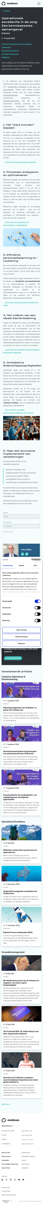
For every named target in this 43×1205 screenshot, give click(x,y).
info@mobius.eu (7, 1126)
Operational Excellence (10, 51)
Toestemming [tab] (8, 565)
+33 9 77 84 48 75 (27, 1144)
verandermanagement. (11, 101)
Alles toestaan (21, 630)
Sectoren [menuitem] (6, 1156)
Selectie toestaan (21, 637)
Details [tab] (21, 565)
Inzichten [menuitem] (6, 1168)
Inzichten (6, 11)
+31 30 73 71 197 (27, 1139)
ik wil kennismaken (13, 658)
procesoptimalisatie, (10, 95)
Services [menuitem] (6, 1153)
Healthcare (6, 57)
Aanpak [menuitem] (5, 1160)
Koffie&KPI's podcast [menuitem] (28, 1156)
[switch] (38, 607)
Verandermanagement (10, 54)
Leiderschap (6, 47)
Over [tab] (35, 565)
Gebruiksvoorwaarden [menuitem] (9, 1195)
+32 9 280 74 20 (27, 1131)
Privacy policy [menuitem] (6, 1191)
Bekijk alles (5, 1104)
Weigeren (21, 643)
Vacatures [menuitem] (25, 1168)
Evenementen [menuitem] (26, 1152)
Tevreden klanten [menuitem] (10, 1164)
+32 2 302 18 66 (27, 1135)
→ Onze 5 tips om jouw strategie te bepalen (19, 162)
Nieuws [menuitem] (24, 1160)
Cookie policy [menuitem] (6, 1187)
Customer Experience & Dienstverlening (16, 44)
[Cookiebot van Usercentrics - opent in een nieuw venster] (31, 559)
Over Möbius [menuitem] (26, 1164)
